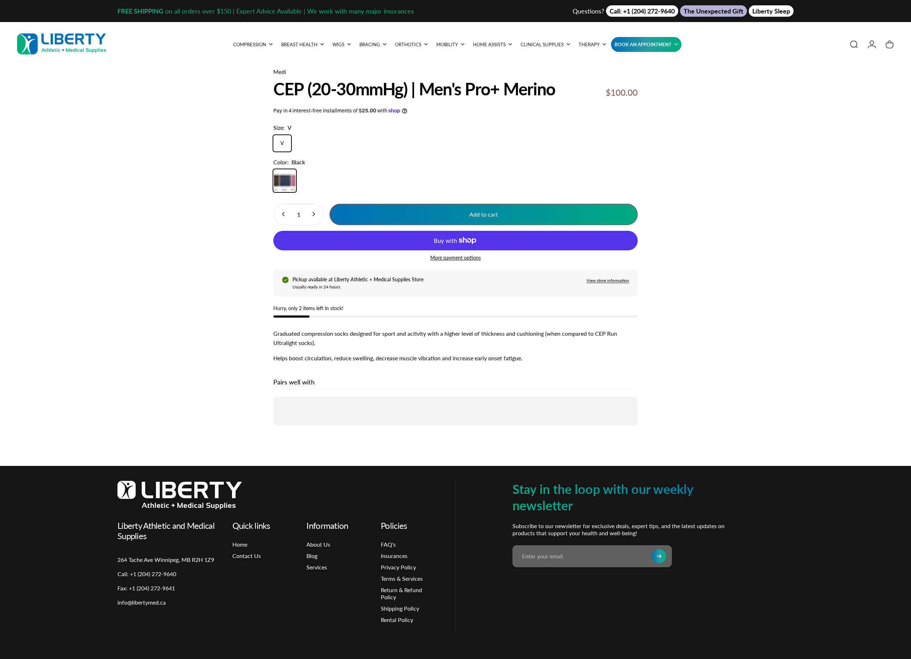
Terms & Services (402, 578)
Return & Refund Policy (401, 593)
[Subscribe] (659, 556)
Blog (311, 555)
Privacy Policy (398, 567)
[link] (146, 588)
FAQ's (388, 544)
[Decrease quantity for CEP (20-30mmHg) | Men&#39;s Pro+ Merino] (282, 214)
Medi (279, 71)
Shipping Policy (400, 608)
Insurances (394, 555)
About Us (318, 544)
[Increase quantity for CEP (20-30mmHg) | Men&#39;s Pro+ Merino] (315, 214)
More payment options (455, 257)
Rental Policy (397, 619)
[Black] (284, 180)
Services (316, 567)
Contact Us (246, 555)
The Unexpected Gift (713, 11)
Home (239, 544)
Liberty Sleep (771, 11)
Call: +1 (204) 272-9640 (642, 11)
